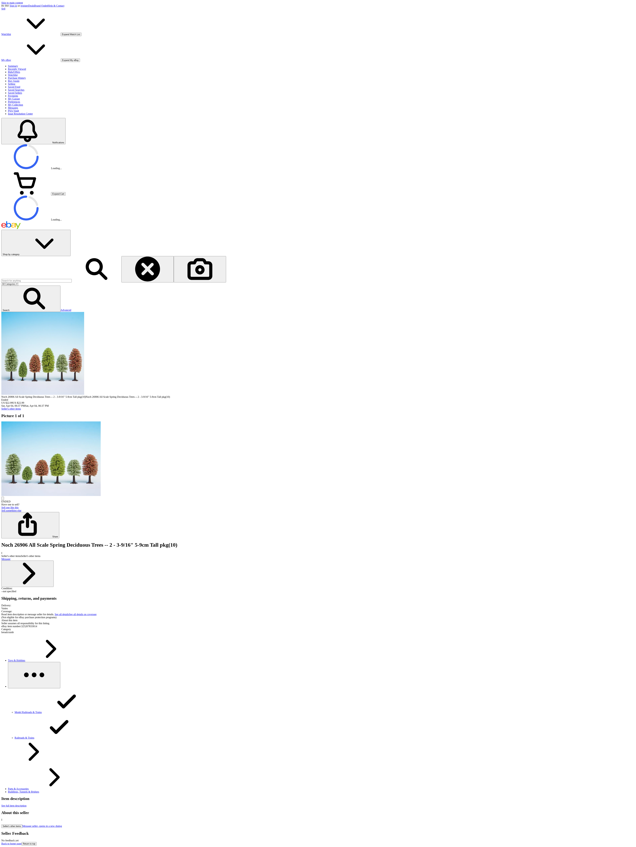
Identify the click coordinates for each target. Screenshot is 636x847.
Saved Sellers (15, 92)
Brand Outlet (41, 5)
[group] (318, 459)
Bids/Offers (14, 72)
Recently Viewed (17, 69)
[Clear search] (147, 269)
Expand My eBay (70, 60)
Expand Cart (58, 194)
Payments (13, 95)
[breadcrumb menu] (34, 675)
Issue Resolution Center (20, 113)
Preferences (14, 101)
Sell (3, 8)
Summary (13, 66)
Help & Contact (56, 5)
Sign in (13, 5)
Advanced (65, 310)
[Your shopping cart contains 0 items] (26, 193)
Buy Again (13, 81)
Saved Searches (16, 89)
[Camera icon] (200, 269)
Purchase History (17, 78)
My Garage (14, 98)
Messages (13, 107)
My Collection (15, 104)
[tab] (318, 620)
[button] (30, 299)
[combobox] (36, 280)
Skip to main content (12, 2)
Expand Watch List (71, 34)
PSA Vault (13, 110)
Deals (31, 5)
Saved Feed (14, 86)
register (24, 5)
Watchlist (13, 75)
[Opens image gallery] (2, 498)
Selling (11, 83)
